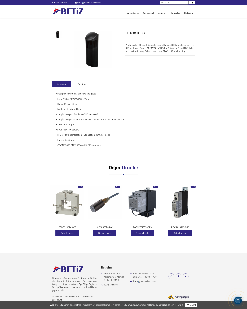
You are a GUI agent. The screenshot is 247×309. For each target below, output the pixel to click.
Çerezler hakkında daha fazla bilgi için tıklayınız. (160, 304)
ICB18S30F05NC (105, 227)
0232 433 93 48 (61, 2)
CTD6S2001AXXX (67, 227)
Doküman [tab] (82, 84)
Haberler (175, 13)
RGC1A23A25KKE (180, 227)
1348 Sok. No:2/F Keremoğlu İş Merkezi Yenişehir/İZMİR (114, 276)
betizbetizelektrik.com (89, 2)
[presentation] (42, 211)
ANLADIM (191, 304)
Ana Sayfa (133, 13)
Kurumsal (148, 13)
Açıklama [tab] (61, 84)
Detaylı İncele (67, 233)
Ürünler (162, 13)
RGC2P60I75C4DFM (142, 227)
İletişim (188, 13)
